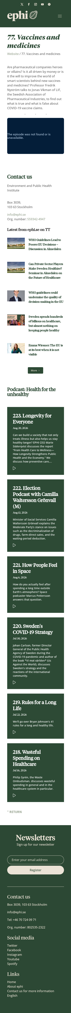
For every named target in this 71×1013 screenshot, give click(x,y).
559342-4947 (36, 219)
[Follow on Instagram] (35, 4)
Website (13, 54)
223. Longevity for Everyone (32, 419)
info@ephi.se (16, 214)
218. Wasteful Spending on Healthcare (27, 758)
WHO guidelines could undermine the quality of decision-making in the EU (46, 297)
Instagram (14, 955)
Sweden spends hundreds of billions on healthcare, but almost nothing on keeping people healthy (46, 323)
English (12, 995)
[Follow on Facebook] (28, 4)
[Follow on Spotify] (49, 4)
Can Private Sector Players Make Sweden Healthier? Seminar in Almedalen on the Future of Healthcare (46, 270)
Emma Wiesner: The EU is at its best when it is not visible (46, 349)
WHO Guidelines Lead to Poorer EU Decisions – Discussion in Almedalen (45, 244)
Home (11, 982)
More (34, 370)
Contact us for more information (30, 991)
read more (30, 467)
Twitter (12, 945)
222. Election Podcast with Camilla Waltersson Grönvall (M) (35, 497)
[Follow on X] (22, 4)
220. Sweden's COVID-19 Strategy (33, 629)
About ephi (15, 986)
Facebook (14, 950)
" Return (14, 812)
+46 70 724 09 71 (24, 920)
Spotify (12, 964)
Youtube (13, 959)
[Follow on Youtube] (42, 4)
